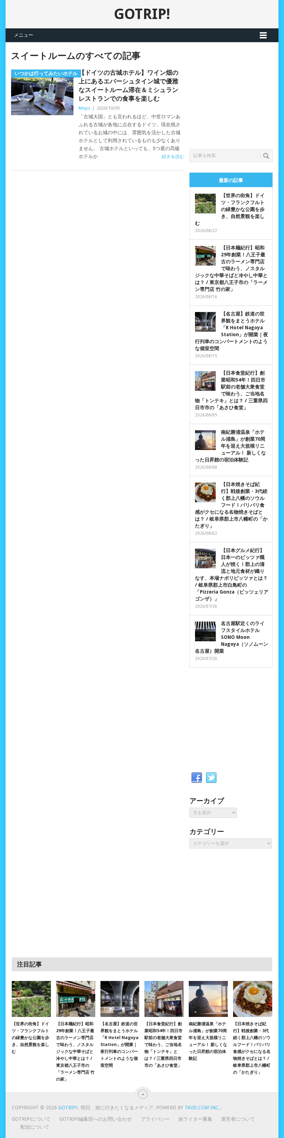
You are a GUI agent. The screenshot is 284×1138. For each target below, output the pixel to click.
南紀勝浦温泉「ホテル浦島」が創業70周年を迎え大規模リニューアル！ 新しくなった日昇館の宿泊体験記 (230, 445)
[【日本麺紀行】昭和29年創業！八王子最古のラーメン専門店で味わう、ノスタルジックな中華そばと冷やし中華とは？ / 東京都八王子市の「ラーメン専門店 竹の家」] (75, 999)
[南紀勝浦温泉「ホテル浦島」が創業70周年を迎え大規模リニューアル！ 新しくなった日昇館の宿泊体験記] (208, 999)
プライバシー (155, 1119)
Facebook (196, 777)
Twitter (211, 777)
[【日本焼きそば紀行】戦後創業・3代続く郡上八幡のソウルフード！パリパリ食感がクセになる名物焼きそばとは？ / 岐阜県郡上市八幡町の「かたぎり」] (252, 999)
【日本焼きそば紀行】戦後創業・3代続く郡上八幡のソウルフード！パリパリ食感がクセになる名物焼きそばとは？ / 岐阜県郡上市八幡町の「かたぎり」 (231, 505)
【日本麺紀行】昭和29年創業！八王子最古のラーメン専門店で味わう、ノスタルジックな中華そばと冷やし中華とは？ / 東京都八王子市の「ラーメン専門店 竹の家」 (231, 268)
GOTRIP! (142, 14)
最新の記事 (231, 180)
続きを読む (173, 156)
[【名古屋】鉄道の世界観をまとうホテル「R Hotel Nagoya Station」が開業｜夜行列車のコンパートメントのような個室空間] (120, 999)
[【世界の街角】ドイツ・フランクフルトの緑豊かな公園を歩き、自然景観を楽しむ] (31, 999)
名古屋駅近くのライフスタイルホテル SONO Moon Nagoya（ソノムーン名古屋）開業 (231, 637)
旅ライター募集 (195, 1119)
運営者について (238, 1119)
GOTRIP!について (31, 1119)
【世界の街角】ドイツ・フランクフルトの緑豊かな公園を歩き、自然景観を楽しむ (230, 209)
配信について (35, 1127)
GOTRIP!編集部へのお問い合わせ (95, 1119)
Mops (84, 108)
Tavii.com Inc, (202, 1107)
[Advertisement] (236, 94)
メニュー (23, 35)
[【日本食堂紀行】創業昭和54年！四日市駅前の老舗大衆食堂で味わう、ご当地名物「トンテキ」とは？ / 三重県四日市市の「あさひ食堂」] (164, 999)
